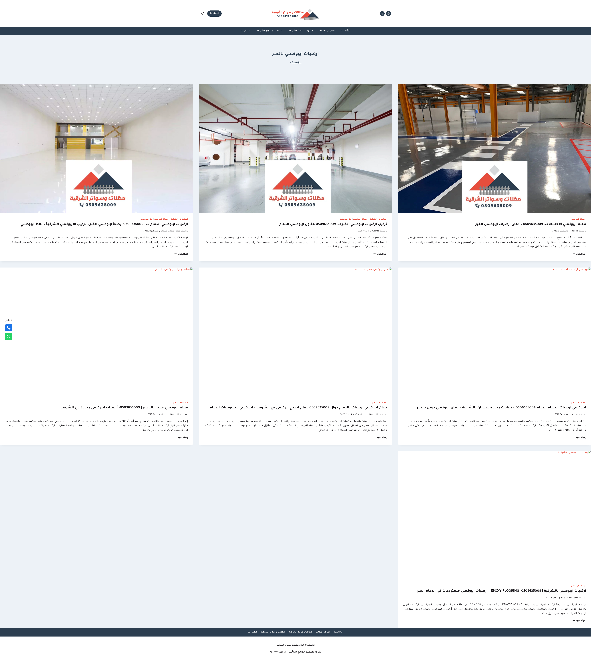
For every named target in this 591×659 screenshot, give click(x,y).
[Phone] (8, 327)
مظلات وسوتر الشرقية (287, 645)
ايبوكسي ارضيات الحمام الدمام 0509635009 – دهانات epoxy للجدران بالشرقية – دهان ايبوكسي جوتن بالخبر (501, 408)
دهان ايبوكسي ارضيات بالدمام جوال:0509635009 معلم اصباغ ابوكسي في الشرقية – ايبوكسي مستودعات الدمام (298, 408)
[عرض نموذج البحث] (203, 13)
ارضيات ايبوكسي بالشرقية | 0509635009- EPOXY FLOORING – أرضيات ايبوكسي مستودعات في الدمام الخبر (501, 591)
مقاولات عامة (346, 219)
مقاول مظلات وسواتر (170, 231)
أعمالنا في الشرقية (378, 219)
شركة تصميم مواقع (310, 652)
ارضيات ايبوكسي (578, 219)
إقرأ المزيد (579, 254)
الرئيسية (345, 31)
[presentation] (494, 148)
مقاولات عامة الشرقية (301, 31)
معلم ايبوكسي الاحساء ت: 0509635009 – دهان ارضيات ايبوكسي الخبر (531, 224)
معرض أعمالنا (327, 31)
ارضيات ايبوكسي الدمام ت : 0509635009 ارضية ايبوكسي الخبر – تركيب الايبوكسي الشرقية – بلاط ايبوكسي (104, 224)
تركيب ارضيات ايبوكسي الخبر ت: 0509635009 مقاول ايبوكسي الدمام (333, 224)
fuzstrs (574, 231)
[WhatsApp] (8, 336)
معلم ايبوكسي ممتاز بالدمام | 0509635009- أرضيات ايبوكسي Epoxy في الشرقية (124, 408)
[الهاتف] (382, 13)
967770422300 (278, 652)
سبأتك (293, 652)
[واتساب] (388, 13)
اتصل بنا (214, 13)
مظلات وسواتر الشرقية (269, 31)
